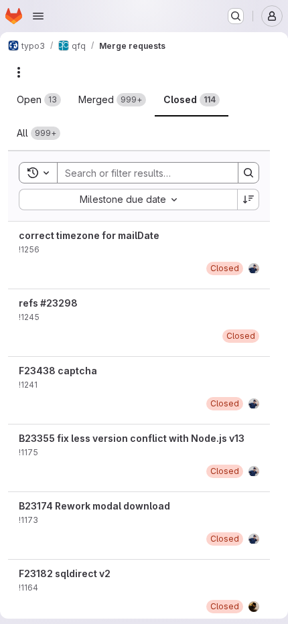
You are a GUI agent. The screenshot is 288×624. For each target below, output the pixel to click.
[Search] (248, 172)
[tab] (39, 99)
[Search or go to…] (236, 16)
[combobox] (128, 199)
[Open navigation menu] (38, 16)
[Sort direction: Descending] (248, 199)
